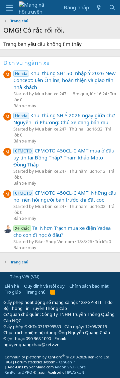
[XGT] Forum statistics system (40, 361)
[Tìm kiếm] (112, 7)
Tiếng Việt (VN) (24, 277)
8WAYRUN (75, 372)
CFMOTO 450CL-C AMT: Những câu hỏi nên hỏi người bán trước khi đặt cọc (64, 196)
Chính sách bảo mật (89, 286)
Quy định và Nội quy (44, 286)
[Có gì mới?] (98, 7)
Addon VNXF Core (70, 366)
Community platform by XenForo (57, 356)
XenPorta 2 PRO (18, 372)
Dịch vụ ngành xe (26, 62)
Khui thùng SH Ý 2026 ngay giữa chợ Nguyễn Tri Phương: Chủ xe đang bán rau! (64, 119)
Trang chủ (36, 292)
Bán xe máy (24, 106)
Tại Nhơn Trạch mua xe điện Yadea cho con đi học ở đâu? (62, 231)
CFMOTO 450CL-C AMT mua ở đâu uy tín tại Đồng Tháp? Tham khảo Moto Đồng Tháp (63, 157)
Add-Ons (15, 366)
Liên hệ (12, 286)
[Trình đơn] (9, 7)
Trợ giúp (13, 292)
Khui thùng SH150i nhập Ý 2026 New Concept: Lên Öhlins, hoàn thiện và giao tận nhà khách (64, 80)
